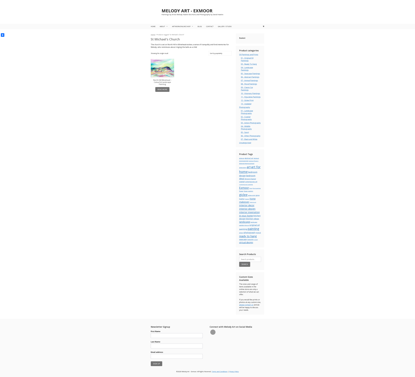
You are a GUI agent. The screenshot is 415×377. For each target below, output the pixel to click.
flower (241, 191)
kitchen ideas (252, 218)
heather (242, 199)
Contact (210, 26)
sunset (256, 239)
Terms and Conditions (219, 372)
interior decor (246, 205)
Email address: (157, 352)
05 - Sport (245, 132)
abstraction (242, 168)
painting (253, 229)
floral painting (257, 188)
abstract (241, 158)
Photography (244, 107)
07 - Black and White (249, 139)
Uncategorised (245, 143)
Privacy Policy (234, 372)
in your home (246, 215)
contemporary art (251, 182)
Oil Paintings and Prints (248, 54)
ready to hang (248, 236)
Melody (247, 225)
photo (241, 233)
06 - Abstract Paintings (250, 77)
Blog (200, 26)
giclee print (251, 195)
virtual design (246, 242)
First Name (155, 331)
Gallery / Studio (225, 26)
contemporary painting (246, 184)
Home (153, 26)
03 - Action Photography (251, 123)
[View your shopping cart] (263, 26)
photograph (249, 232)
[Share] (2, 35)
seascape (243, 239)
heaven (247, 199)
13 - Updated (246, 104)
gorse (258, 195)
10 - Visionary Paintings (250, 93)
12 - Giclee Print (247, 100)
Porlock (258, 233)
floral (250, 188)
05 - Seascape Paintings (250, 73)
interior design (247, 208)
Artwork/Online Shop (181, 26)
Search (244, 264)
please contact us (246, 305)
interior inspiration (249, 212)
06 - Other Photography (250, 136)
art (249, 167)
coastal (242, 181)
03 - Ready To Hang (249, 64)
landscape (244, 221)
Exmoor (244, 188)
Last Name (155, 342)
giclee (243, 195)
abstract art (249, 158)
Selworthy (250, 240)
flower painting (248, 191)
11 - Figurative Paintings (251, 97)
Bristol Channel (250, 179)
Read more (162, 89)
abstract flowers (253, 161)
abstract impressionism (246, 163)
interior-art (253, 202)
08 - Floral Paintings (249, 84)
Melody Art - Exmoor (187, 11)
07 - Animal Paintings (249, 80)
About (162, 26)
